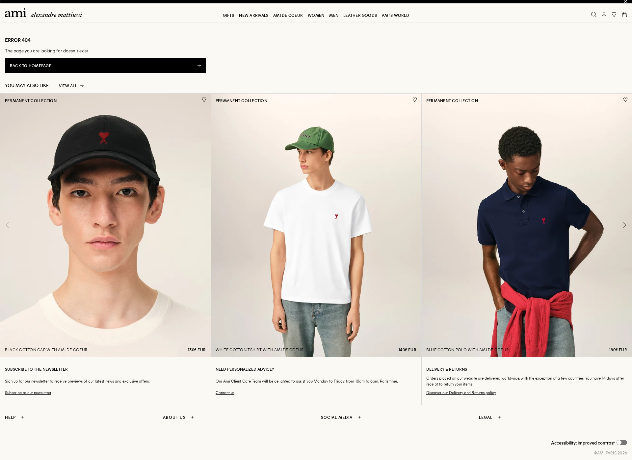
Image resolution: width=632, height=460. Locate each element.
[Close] (625, 1)
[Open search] (593, 14)
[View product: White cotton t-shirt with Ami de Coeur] (316, 225)
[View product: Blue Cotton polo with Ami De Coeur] (526, 225)
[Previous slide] (7, 225)
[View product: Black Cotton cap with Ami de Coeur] (105, 225)
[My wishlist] (614, 14)
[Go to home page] (46, 12)
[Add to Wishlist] (204, 99)
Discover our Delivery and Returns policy (461, 392)
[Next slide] (624, 225)
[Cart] (624, 14)
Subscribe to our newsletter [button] (28, 392)
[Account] (604, 14)
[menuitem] (228, 15)
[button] (589, 443)
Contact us (225, 392)
